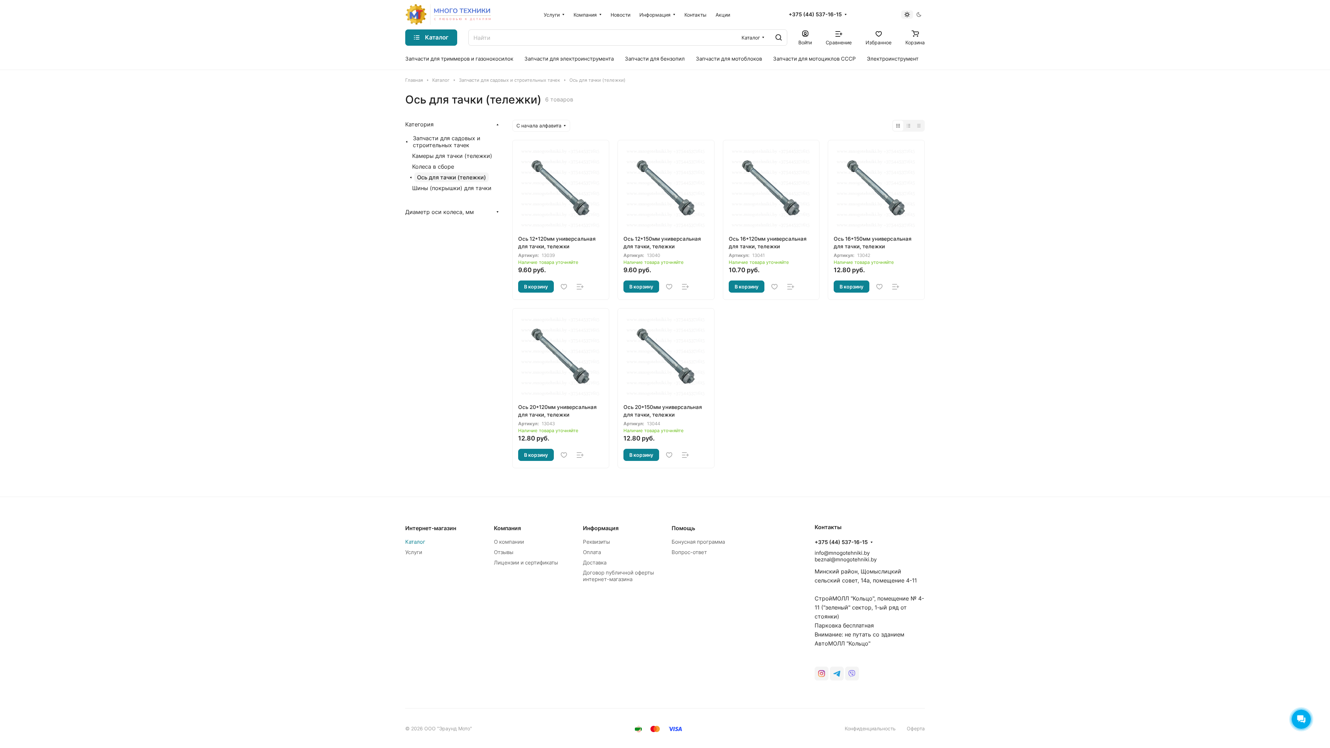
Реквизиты (596, 541)
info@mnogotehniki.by (842, 553)
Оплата (592, 552)
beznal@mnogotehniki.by (846, 559)
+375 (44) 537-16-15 (815, 14)
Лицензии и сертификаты (526, 562)
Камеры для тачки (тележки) (452, 155)
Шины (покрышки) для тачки (451, 188)
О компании (509, 541)
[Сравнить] (580, 286)
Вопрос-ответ (689, 552)
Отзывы (503, 552)
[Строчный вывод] (908, 126)
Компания (507, 528)
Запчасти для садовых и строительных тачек (446, 142)
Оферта (916, 728)
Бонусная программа (698, 541)
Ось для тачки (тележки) (451, 177)
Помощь (683, 528)
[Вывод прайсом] (919, 126)
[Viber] (852, 673)
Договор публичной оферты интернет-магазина (618, 575)
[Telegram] (837, 673)
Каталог (415, 541)
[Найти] (778, 37)
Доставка (594, 562)
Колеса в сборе (433, 166)
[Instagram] (821, 673)
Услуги (413, 552)
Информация (601, 528)
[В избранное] (564, 286)
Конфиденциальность (870, 728)
